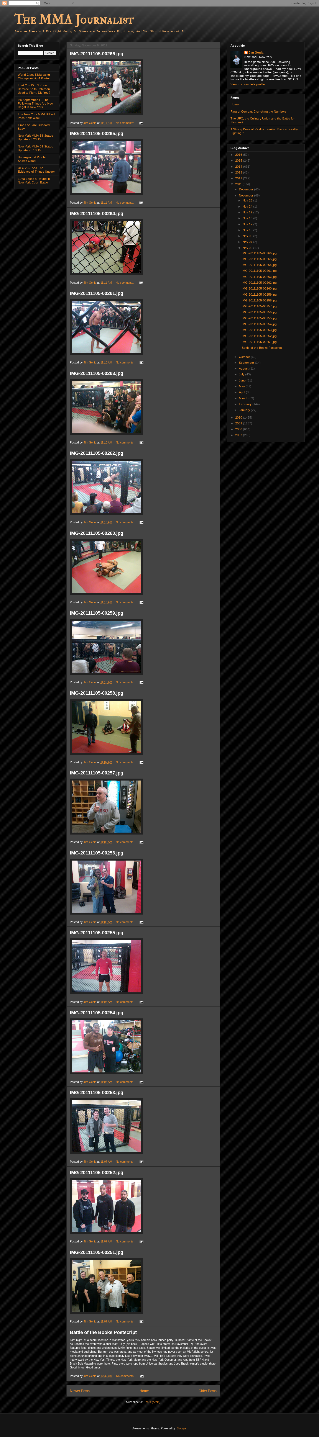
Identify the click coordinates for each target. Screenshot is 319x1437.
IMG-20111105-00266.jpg (96, 53)
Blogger (181, 1428)
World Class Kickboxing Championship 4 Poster (34, 76)
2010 (239, 417)
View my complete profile (247, 84)
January (245, 410)
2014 (239, 166)
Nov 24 (248, 206)
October (245, 356)
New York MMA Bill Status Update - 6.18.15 (35, 148)
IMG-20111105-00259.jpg (96, 613)
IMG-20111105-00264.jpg (96, 213)
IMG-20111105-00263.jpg (96, 373)
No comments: (125, 122)
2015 (239, 160)
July (242, 374)
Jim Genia (256, 52)
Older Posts (208, 1391)
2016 (239, 154)
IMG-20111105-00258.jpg (96, 693)
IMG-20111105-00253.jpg (96, 1092)
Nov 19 (248, 212)
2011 (239, 184)
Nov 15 (248, 230)
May (242, 386)
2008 (239, 429)
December (246, 189)
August (244, 368)
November (246, 195)
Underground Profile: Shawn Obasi (32, 159)
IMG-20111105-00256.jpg (96, 853)
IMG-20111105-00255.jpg (96, 932)
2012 (239, 178)
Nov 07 (248, 242)
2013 (239, 172)
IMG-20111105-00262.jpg (96, 453)
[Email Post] (141, 122)
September (247, 362)
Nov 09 (248, 236)
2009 (239, 423)
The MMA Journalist (74, 19)
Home (144, 1391)
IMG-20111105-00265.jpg (96, 133)
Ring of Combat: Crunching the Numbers (258, 111)
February (245, 404)
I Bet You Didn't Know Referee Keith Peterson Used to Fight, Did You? (34, 88)
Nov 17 (248, 224)
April (242, 392)
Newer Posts (80, 1391)
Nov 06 (248, 248)
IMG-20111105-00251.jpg (96, 1252)
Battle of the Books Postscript (103, 1332)
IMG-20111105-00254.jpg (96, 1012)
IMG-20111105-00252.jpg (96, 1172)
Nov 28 (248, 200)
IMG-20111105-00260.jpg (96, 533)
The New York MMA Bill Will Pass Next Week (36, 115)
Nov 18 (248, 218)
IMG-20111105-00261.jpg (96, 293)
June (243, 380)
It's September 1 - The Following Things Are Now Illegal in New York (35, 103)
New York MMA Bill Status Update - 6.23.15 (35, 137)
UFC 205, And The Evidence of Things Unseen (37, 169)
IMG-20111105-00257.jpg (96, 773)
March (243, 398)
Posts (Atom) (152, 1402)
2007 (239, 435)
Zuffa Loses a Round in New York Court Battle (34, 180)
